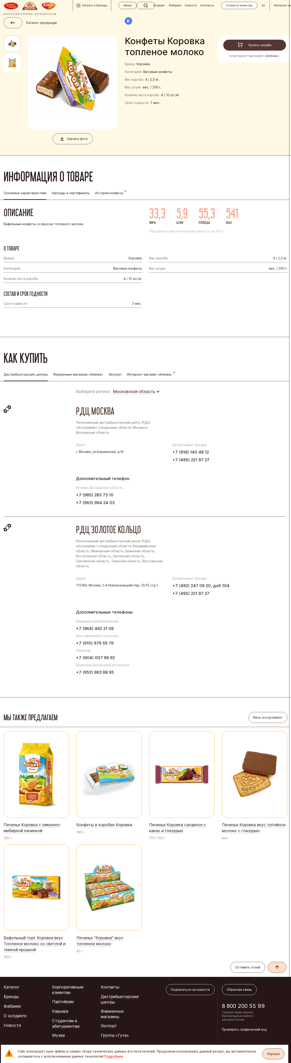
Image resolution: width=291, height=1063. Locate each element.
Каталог (12, 987)
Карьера (60, 1011)
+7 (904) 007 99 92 (95, 657)
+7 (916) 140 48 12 (190, 452)
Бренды (11, 996)
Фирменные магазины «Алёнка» (78, 374)
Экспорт (115, 374)
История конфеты (109, 193)
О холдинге (15, 1015)
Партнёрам (63, 1001)
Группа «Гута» (115, 1035)
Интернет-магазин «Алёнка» (149, 374)
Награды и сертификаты (71, 193)
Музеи (58, 1035)
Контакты (207, 5)
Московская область (134, 391)
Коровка (143, 64)
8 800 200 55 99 (243, 1006)
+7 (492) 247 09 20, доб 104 (200, 585)
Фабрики (175, 5)
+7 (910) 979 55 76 (95, 643)
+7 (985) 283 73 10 (94, 495)
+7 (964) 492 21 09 (95, 628)
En (263, 5)
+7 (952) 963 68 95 (95, 672)
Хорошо (273, 1054)
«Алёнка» (271, 56)
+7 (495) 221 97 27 (190, 459)
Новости (191, 5)
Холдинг (159, 5)
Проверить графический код (244, 1029)
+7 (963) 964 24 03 (95, 502)
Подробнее (113, 1056)
